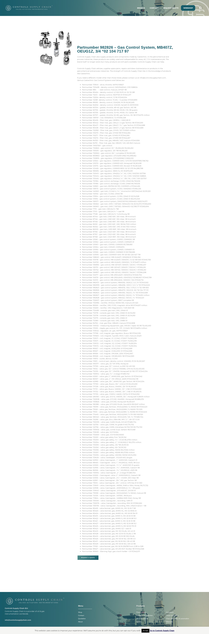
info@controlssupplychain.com (18, 620)
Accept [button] (145, 631)
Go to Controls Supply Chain (162, 631)
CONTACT (154, 8)
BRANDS (141, 8)
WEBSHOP (188, 8)
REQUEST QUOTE (171, 8)
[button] (201, 8)
